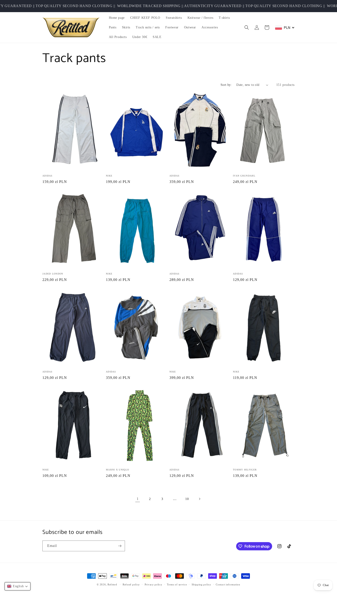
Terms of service (177, 584)
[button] (247, 27)
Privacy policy (153, 584)
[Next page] (199, 499)
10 (187, 499)
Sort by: (226, 85)
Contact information (228, 584)
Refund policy (131, 584)
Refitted (112, 584)
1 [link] (138, 499)
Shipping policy (201, 584)
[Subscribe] (120, 546)
